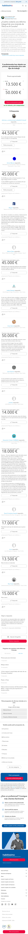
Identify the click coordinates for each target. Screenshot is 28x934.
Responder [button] (15, 141)
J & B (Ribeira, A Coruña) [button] (11, 404)
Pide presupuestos (14, 931)
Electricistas (3, 884)
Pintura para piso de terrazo (8, 658)
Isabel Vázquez (11, 290)
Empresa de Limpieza (5, 876)
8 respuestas (4, 682)
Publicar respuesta (14, 641)
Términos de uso (6, 911)
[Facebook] (5, 904)
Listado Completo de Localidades (8, 887)
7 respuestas (4, 660)
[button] (14, 871)
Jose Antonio (10, 371)
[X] (9, 904)
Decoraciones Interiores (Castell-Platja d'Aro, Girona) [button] (14, 441)
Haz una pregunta (21, 11)
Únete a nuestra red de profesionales (14, 825)
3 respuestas (4, 676)
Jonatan (11, 402)
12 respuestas (4, 53)
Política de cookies (6, 917)
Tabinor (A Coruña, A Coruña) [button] (11, 209)
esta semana (7, 653)
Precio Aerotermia (5, 873)
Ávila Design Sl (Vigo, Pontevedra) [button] (11, 292)
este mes (20, 653)
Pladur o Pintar (5, 680)
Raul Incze (10, 584)
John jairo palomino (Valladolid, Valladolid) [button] (12, 123)
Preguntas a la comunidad (6, 879)
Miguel (11, 207)
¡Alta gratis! (18, 1)
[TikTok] (15, 904)
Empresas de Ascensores (6, 875)
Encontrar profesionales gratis (14, 778)
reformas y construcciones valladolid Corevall (14, 120)
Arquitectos (3, 886)
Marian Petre (10, 251)
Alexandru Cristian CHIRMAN (11, 440)
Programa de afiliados (5, 900)
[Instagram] (2, 904)
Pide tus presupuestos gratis (14, 102)
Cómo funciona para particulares (8, 891)
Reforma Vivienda (7, 713)
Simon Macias (10, 163)
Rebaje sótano (5, 664)
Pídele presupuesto (7, 145)
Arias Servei (10, 326)
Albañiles (3, 885)
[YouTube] (12, 904)
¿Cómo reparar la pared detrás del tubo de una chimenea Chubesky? (13, 672)
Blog (2, 878)
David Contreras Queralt (10, 513)
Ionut (10, 549)
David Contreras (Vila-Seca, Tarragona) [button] (10, 515)
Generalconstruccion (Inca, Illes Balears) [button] (10, 585)
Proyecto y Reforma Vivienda (10, 717)
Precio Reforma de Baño (6, 872)
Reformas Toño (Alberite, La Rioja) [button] (11, 373)
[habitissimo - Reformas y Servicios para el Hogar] (6, 6)
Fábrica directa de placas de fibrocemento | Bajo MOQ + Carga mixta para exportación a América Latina (14, 688)
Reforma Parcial (7, 710)
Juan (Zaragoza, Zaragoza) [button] (10, 551)
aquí (14, 787)
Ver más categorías (14, 767)
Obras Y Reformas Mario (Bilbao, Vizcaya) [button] (12, 253)
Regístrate (3, 893)
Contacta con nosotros (5, 901)
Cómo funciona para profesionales (8, 894)
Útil (4, 151)
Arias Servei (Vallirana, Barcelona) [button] (11, 327)
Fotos (2, 880)
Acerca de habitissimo (5, 897)
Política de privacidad (7, 914)
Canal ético (3, 899)
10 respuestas (4, 667)
